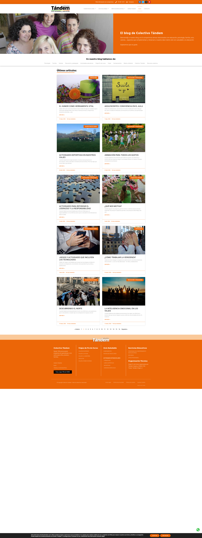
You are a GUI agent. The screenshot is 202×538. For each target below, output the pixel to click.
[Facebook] (140, 2)
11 (104, 329)
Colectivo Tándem (140, 63)
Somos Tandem (132, 8)
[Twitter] (143, 2)
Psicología (47, 63)
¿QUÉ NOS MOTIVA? (113, 206)
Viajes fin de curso (100, 63)
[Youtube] (149, 2)
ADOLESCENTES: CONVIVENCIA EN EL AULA (124, 106)
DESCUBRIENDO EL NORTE (70, 308)
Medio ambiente (128, 63)
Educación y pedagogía (71, 63)
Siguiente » (125, 329)
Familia (54, 63)
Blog (139, 8)
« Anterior (77, 329)
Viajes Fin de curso (89, 8)
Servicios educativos (117, 8)
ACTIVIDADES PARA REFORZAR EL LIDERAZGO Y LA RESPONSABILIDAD (75, 207)
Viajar (109, 63)
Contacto (147, 8)
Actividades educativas (86, 63)
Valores (61, 63)
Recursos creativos (152, 63)
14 (113, 329)
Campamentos (117, 63)
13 (110, 329)
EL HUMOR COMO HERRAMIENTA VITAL (76, 106)
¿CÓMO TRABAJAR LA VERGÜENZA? (120, 257)
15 (116, 329)
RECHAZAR (165, 535)
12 (107, 329)
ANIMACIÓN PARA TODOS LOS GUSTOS (121, 155)
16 (119, 329)
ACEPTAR (154, 535)
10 (101, 329)
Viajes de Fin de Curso (88, 348)
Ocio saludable (103, 8)
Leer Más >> (62, 114)
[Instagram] (146, 2)
